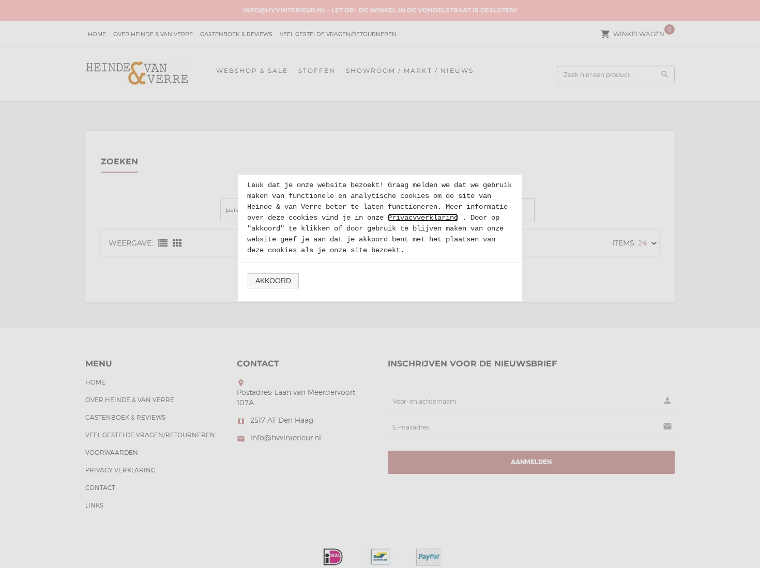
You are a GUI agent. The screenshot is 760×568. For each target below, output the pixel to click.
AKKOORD (273, 281)
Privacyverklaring (423, 217)
